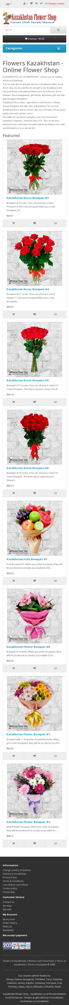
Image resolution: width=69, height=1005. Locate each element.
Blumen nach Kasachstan (41, 960)
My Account (9, 919)
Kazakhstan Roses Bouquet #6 (28, 468)
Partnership (9, 892)
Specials (7, 909)
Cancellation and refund (15, 884)
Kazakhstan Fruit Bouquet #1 (27, 559)
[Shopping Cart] (36, 3)
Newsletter (8, 930)
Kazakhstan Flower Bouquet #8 (28, 647)
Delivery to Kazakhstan (14, 873)
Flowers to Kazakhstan (14, 960)
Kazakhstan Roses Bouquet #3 (28, 198)
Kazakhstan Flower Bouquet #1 (28, 734)
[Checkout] (41, 3)
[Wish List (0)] (31, 3)
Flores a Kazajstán (37, 964)
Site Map (7, 905)
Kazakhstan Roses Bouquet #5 (28, 380)
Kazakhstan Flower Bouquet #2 (28, 822)
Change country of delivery (17, 870)
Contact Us (8, 902)
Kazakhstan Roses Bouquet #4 (28, 289)
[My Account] (25, 3)
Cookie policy (10, 888)
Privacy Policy (10, 877)
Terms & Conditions (13, 881)
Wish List (7, 926)
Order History (10, 922)
